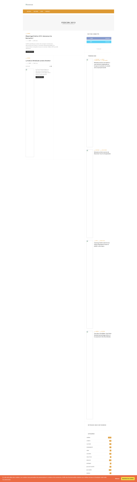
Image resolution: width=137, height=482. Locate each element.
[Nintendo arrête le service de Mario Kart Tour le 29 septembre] (90, 193)
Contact (47, 11)
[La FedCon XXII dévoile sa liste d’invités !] (30, 113)
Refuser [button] (117, 478)
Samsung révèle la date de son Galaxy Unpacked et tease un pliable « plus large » (102, 244)
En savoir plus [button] (7, 479)
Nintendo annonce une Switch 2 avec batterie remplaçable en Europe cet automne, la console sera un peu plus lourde (102, 65)
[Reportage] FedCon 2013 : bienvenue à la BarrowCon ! (39, 37)
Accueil (29, 11)
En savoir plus (30, 51)
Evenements (99, 447)
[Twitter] (104, 11)
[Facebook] (102, 11)
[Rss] (106, 11)
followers (107, 38)
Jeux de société (99, 466)
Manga (99, 473)
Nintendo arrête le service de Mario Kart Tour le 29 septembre (102, 153)
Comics (99, 440)
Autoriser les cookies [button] (128, 478)
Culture (36, 11)
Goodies (99, 453)
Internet (99, 463)
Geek (42, 11)
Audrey (30, 40)
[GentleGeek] (29, 4)
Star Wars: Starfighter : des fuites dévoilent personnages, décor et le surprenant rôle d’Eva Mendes (102, 335)
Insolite (99, 460)
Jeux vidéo (105, 60)
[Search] (109, 10)
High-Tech (97, 60)
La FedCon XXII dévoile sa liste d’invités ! (38, 61)
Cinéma (28, 33)
